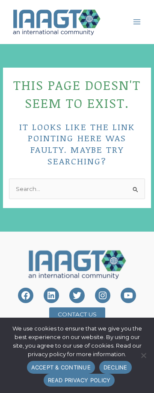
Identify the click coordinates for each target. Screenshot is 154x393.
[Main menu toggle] (137, 21)
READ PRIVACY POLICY (79, 380)
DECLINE (115, 367)
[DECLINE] (143, 355)
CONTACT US (77, 314)
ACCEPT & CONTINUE (61, 367)
